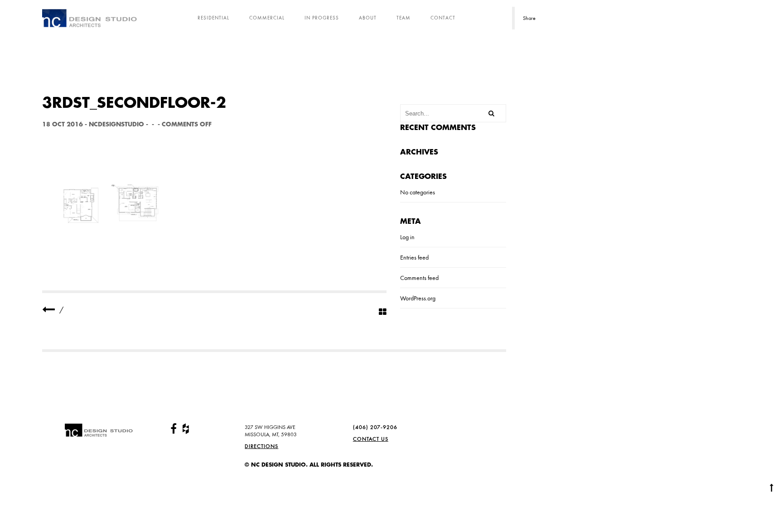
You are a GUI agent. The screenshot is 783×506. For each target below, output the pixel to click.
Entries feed (414, 257)
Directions (261, 446)
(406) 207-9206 (375, 427)
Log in (407, 237)
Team (403, 17)
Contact (442, 17)
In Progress (321, 17)
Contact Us (370, 439)
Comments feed (419, 278)
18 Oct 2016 (62, 124)
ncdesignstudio (116, 124)
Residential (213, 17)
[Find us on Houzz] (186, 429)
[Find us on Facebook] (173, 429)
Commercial (267, 17)
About (368, 17)
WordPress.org (417, 298)
